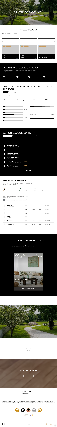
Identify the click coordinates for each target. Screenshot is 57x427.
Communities (9, 421)
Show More (28, 170)
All (4, 199)
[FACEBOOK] (42, 424)
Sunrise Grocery (9, 205)
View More (28, 300)
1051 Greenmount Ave (10, 206)
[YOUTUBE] (48, 424)
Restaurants (8, 199)
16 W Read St (9, 217)
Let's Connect (28, 376)
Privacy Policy (37, 424)
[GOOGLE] (51, 424)
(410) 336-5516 (24, 394)
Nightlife (25, 199)
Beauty (21, 199)
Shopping (13, 199)
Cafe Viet (8, 212)
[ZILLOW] (53, 424)
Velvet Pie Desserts (10, 220)
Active (17, 199)
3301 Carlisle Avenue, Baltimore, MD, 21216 (13, 166)
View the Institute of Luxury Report (28, 292)
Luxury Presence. (22, 424)
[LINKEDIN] (46, 424)
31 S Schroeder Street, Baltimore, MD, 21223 (13, 154)
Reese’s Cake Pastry (10, 224)
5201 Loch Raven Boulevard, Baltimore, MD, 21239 (14, 162)
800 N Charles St (9, 213)
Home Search (4, 421)
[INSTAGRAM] (44, 424)
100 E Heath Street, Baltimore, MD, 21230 (12, 158)
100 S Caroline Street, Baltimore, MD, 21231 (13, 146)
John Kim (8, 216)
